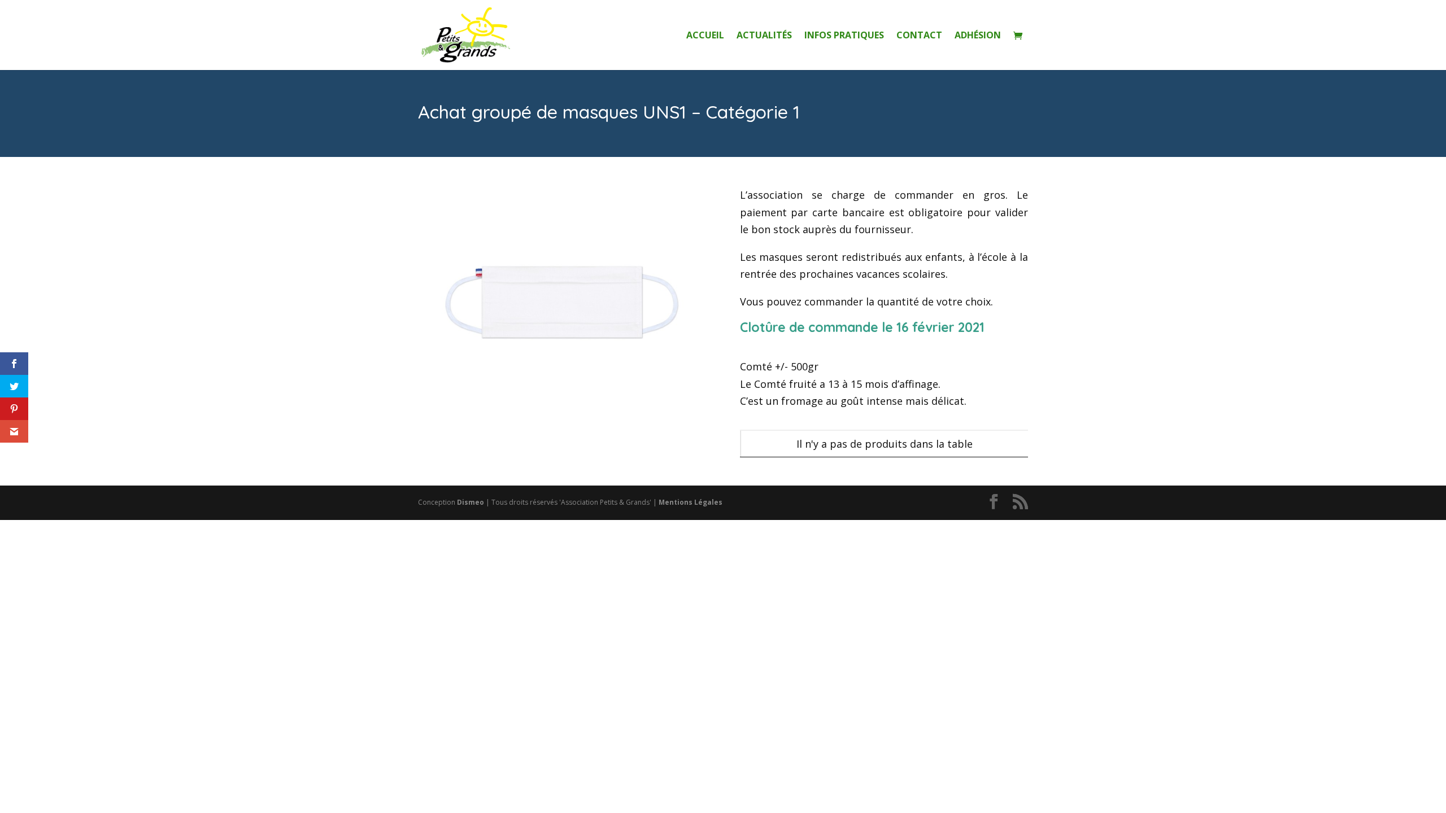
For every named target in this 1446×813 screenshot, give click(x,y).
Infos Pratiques (844, 36)
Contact (919, 36)
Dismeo (470, 502)
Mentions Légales (690, 502)
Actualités (764, 36)
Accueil (705, 36)
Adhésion (978, 36)
